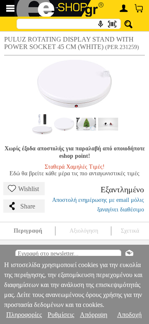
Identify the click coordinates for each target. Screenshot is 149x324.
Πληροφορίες (24, 314)
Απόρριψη (93, 314)
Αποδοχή (129, 314)
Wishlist (28, 188)
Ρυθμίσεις (61, 314)
